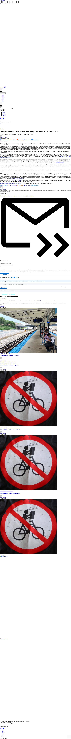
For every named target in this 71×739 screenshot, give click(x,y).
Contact (3, 113)
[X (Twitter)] (2, 728)
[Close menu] (1, 107)
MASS (3, 97)
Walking (32, 195)
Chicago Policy (11, 195)
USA (3, 95)
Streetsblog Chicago (3, 298)
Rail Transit (28, 195)
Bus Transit (6, 195)
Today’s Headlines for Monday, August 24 (9, 355)
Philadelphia (20, 180)
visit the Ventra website (60, 162)
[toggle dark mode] (1, 90)
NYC (3, 96)
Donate (3, 112)
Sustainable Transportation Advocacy (6, 491)
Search (11, 108)
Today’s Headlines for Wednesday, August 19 (10, 493)
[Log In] (5, 87)
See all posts (2, 555)
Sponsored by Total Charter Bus (5, 353)
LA (2, 98)
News (24, 195)
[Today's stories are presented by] (12, 127)
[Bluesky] (3, 728)
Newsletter (4, 115)
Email (11, 265)
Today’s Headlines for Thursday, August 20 (10, 429)
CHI (3, 734)
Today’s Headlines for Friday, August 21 (9, 365)
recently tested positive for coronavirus (17, 178)
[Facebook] (0, 728)
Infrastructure (20, 195)
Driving (16, 195)
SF (2, 735)
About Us (4, 114)
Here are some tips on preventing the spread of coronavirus (10, 183)
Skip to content (2, 0)
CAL (3, 736)
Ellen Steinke (2, 306)
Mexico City (14, 180)
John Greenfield (4, 137)
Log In (1, 87)
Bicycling (1, 128)
